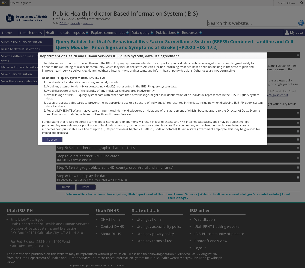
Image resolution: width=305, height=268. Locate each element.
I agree (52, 139)
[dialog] (152, 102)
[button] (264, 56)
